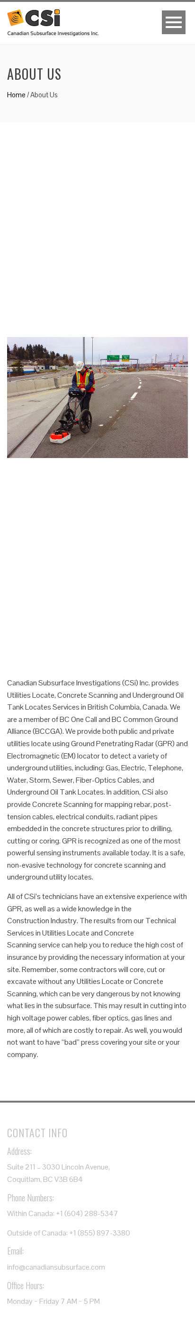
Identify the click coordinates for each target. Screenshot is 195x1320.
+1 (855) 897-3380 (99, 1233)
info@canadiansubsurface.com (56, 1267)
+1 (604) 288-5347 (87, 1213)
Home (16, 94)
